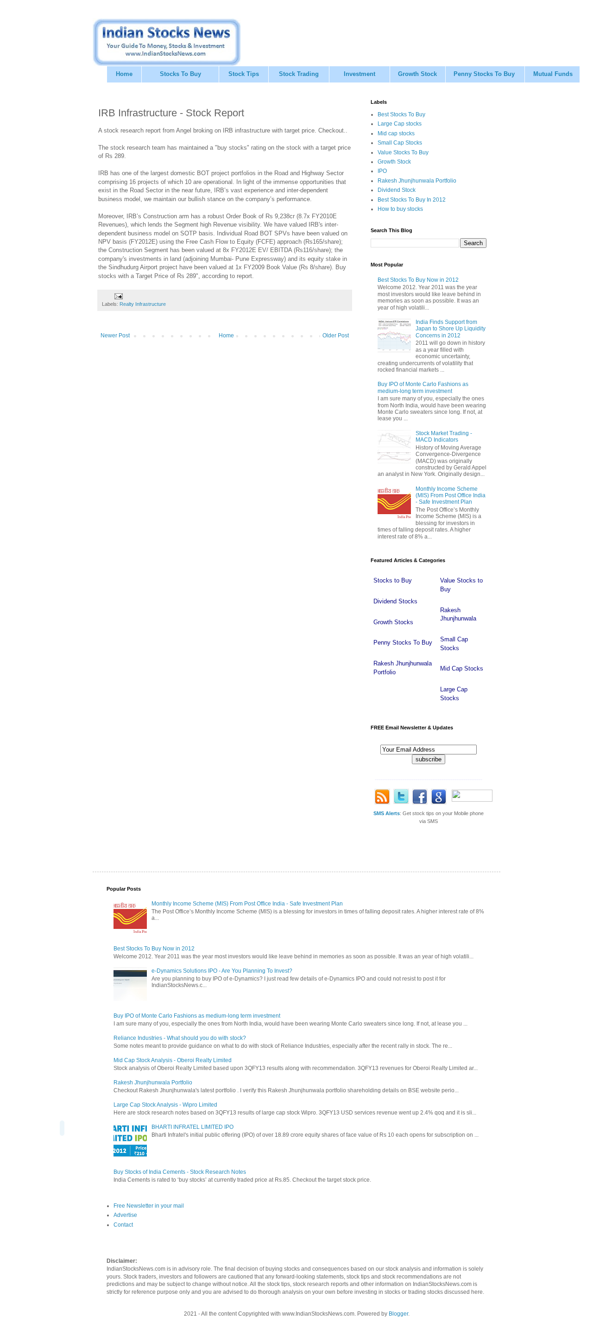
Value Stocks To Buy (403, 152)
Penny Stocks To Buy (484, 73)
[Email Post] (118, 295)
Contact (123, 1225)
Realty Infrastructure (143, 304)
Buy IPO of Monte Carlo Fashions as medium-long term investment (423, 387)
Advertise (125, 1215)
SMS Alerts (386, 813)
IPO (382, 171)
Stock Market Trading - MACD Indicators (444, 436)
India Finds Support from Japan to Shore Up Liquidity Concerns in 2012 (451, 329)
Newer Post (115, 335)
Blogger (398, 1314)
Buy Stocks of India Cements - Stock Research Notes (180, 1172)
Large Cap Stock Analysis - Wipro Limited (165, 1105)
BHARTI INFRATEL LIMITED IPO (192, 1127)
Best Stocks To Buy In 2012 (412, 199)
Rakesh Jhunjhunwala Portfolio (417, 180)
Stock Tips (243, 73)
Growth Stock (417, 73)
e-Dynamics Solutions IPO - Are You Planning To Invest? (221, 971)
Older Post (335, 335)
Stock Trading (299, 73)
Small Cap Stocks (400, 142)
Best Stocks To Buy (401, 114)
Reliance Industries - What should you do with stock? (180, 1038)
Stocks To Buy (180, 73)
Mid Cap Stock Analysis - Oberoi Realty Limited (173, 1060)
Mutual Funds (553, 73)
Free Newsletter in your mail (149, 1206)
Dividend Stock (397, 190)
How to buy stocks (400, 209)
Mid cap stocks (396, 133)
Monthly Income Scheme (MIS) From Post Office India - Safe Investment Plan (451, 496)
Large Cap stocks (400, 123)
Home (124, 73)
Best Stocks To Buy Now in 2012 (418, 280)
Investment (359, 73)
